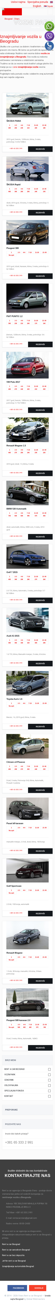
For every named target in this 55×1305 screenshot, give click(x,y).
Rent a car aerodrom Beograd (16, 1249)
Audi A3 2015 (12, 636)
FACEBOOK (18, 1288)
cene (25, 67)
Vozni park (9, 1075)
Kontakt (8, 1096)
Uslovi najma (18, 1)
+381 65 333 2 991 (15, 148)
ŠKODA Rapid (13, 184)
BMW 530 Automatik (16, 509)
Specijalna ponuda (37, 1)
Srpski (50, 6)
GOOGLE (39, 1288)
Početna (35, 27)
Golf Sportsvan (13, 886)
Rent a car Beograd (14, 1069)
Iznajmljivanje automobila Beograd (18, 1266)
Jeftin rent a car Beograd (14, 1261)
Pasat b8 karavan (14, 823)
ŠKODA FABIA (13, 121)
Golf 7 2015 (11, 572)
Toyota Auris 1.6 (14, 699)
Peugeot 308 (12, 248)
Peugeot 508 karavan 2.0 (18, 1020)
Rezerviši (40, 149)
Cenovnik (9, 1080)
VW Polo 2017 (13, 382)
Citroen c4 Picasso (15, 762)
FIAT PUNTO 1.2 (14, 316)
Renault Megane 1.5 (16, 445)
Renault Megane (14, 953)
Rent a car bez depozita (13, 1255)
